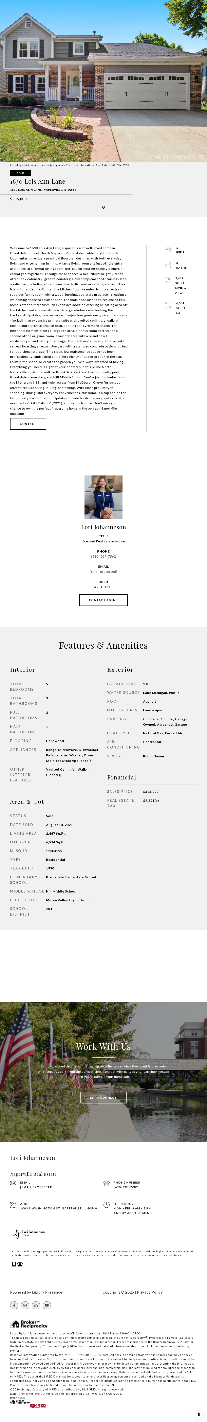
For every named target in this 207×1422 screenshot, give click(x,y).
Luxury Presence (47, 1292)
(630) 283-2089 (126, 1187)
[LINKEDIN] (36, 1305)
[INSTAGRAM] (25, 1305)
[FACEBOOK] (14, 1305)
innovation (126, 1255)
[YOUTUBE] (47, 1305)
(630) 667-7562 (103, 556)
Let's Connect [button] (103, 1097)
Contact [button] (28, 424)
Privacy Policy (150, 1292)
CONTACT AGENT (103, 600)
